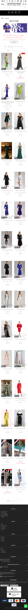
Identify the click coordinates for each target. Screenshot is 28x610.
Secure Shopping (4, 513)
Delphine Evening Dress (7, 487)
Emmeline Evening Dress (7, 309)
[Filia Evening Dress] (20, 299)
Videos (2, 549)
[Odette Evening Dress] (7, 418)
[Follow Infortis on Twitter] (4, 1)
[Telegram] (21, 1)
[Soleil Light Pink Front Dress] (20, 358)
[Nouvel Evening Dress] (7, 180)
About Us (2, 536)
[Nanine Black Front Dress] (20, 418)
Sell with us (3, 538)
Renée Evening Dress (20, 101)
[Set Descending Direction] (16, 47)
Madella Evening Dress (20, 339)
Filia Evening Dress (20, 309)
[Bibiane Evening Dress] (20, 477)
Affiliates (2, 517)
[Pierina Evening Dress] (7, 210)
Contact (2, 539)
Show (18, 46)
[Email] (2, 1)
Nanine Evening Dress (20, 428)
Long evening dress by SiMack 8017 (20, 72)
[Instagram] (18, 1)
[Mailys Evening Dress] (7, 120)
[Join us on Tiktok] (9, 1)
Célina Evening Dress (20, 160)
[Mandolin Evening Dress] (20, 120)
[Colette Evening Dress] (7, 329)
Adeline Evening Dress (7, 458)
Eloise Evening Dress (20, 458)
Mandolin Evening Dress (20, 131)
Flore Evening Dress (7, 160)
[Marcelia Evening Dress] (7, 239)
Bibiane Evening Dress (20, 487)
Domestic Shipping (4, 515)
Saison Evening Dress (20, 190)
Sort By (5, 46)
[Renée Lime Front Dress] (20, 91)
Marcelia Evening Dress (7, 250)
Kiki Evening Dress (7, 369)
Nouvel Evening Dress (7, 190)
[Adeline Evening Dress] (7, 447)
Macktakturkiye (3, 552)
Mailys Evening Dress (7, 131)
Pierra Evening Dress (20, 279)
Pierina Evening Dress (8, 220)
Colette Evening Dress (7, 339)
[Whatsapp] (23, 1)
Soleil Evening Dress (20, 369)
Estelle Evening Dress (8, 398)
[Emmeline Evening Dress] (7, 299)
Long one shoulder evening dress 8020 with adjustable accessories (7, 103)
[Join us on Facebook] (7, 1)
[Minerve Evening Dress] (7, 269)
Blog (2, 524)
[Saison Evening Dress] (20, 180)
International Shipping (4, 514)
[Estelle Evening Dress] (7, 388)
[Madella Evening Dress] (20, 329)
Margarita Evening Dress (7, 71)
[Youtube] (12, 1)
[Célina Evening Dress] (20, 150)
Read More (14, 42)
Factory (2, 529)
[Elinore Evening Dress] (20, 239)
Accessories (3, 550)
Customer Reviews (4, 525)
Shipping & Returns (4, 511)
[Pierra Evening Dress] (20, 269)
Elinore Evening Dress (20, 250)
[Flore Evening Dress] (7, 150)
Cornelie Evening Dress (20, 398)
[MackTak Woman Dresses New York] (14, 4)
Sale (2, 548)
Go (25, 7)
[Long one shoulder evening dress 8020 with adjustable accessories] (7, 91)
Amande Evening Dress (20, 220)
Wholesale (2, 540)
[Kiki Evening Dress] (7, 358)
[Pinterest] (15, 1)
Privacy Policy (3, 528)
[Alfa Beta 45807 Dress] (7, 61)
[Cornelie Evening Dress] (20, 388)
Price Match (3, 527)
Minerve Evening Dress (7, 279)
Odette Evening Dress (7, 428)
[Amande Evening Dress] (20, 210)
